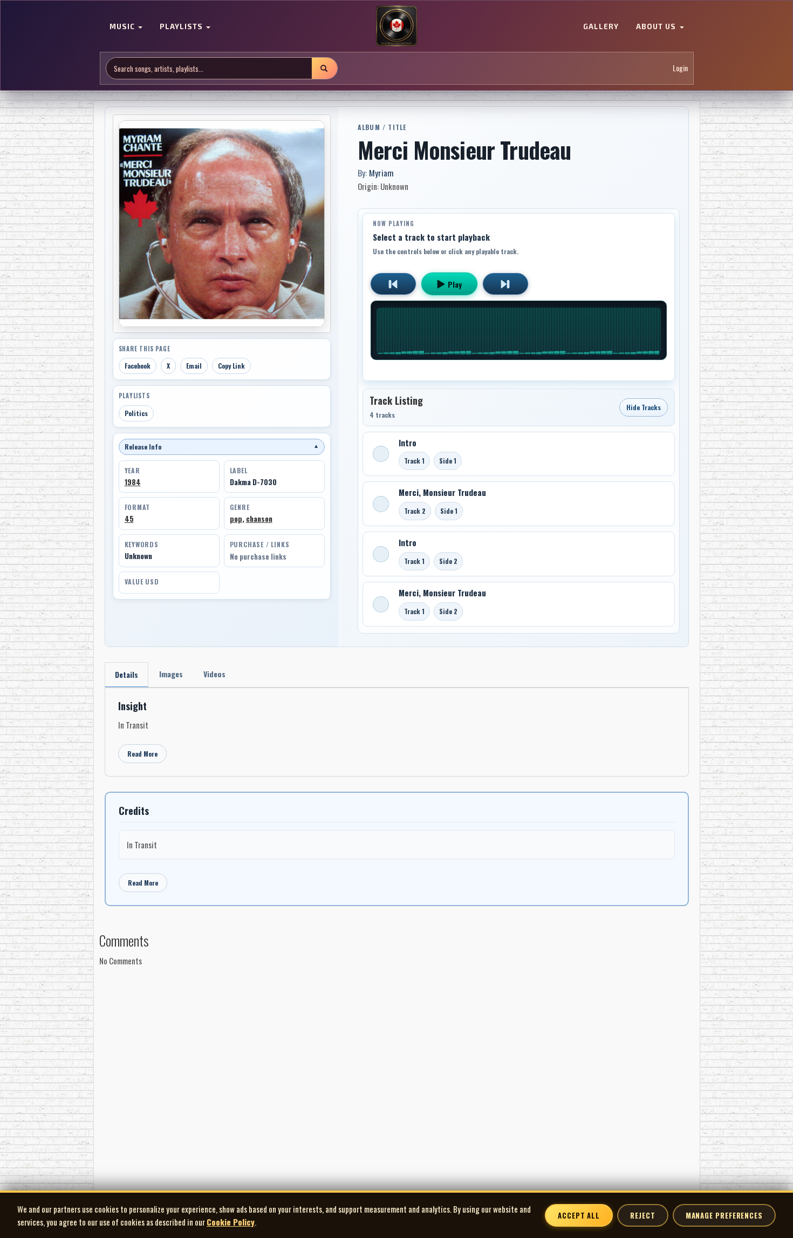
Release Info (222, 446)
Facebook (138, 365)
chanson (259, 518)
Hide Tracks (643, 407)
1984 (133, 482)
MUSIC (123, 27)
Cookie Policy (231, 1222)
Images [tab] (171, 673)
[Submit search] (324, 68)
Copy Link (231, 365)
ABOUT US (657, 27)
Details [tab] (126, 674)
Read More (142, 753)
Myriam (381, 172)
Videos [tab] (214, 673)
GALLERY (601, 27)
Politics (136, 413)
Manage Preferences (724, 1215)
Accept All (579, 1215)
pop (236, 518)
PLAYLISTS (182, 27)
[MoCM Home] (396, 26)
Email (194, 365)
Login (680, 68)
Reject (642, 1215)
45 (129, 518)
